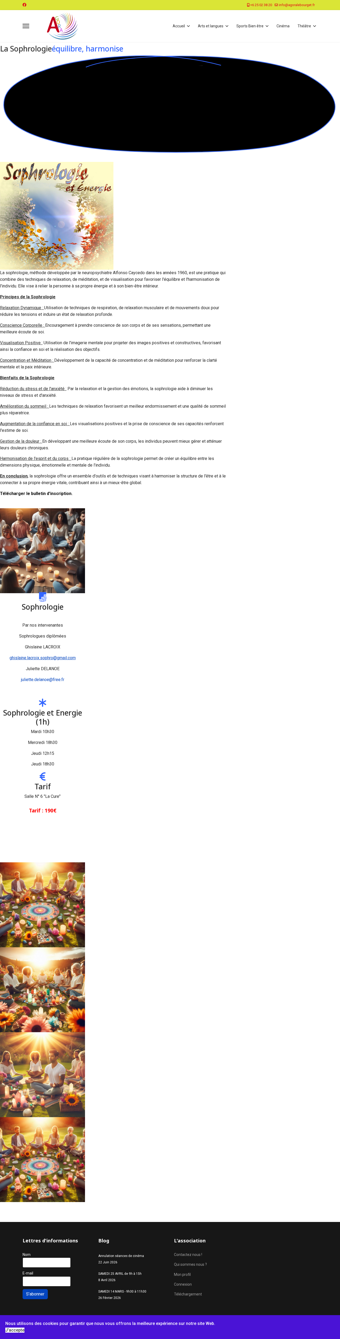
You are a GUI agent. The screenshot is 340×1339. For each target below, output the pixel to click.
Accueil (179, 26)
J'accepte (14, 1330)
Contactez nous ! (188, 1254)
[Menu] (26, 26)
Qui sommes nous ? (190, 1264)
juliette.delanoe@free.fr (42, 679)
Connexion (183, 1284)
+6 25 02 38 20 (261, 5)
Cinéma (283, 26)
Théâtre (304, 26)
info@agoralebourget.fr (297, 5)
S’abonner (35, 1294)
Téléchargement (188, 1294)
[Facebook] (24, 5)
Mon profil (182, 1274)
